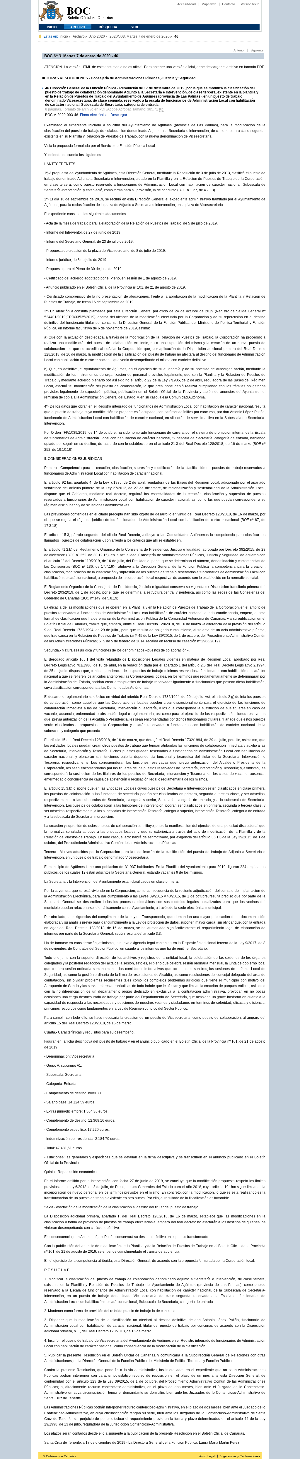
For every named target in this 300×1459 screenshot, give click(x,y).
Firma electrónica (94, 115)
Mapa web (209, 4)
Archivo (77, 27)
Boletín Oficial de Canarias (90, 12)
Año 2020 (97, 36)
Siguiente (256, 50)
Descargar (118, 115)
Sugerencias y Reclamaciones (239, 1456)
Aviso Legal (207, 1456)
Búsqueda (108, 27)
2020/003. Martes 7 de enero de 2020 (140, 36)
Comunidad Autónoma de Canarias (51, 12)
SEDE (135, 27)
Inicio (52, 27)
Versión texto (250, 4)
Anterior (239, 50)
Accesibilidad (186, 4)
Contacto (228, 4)
